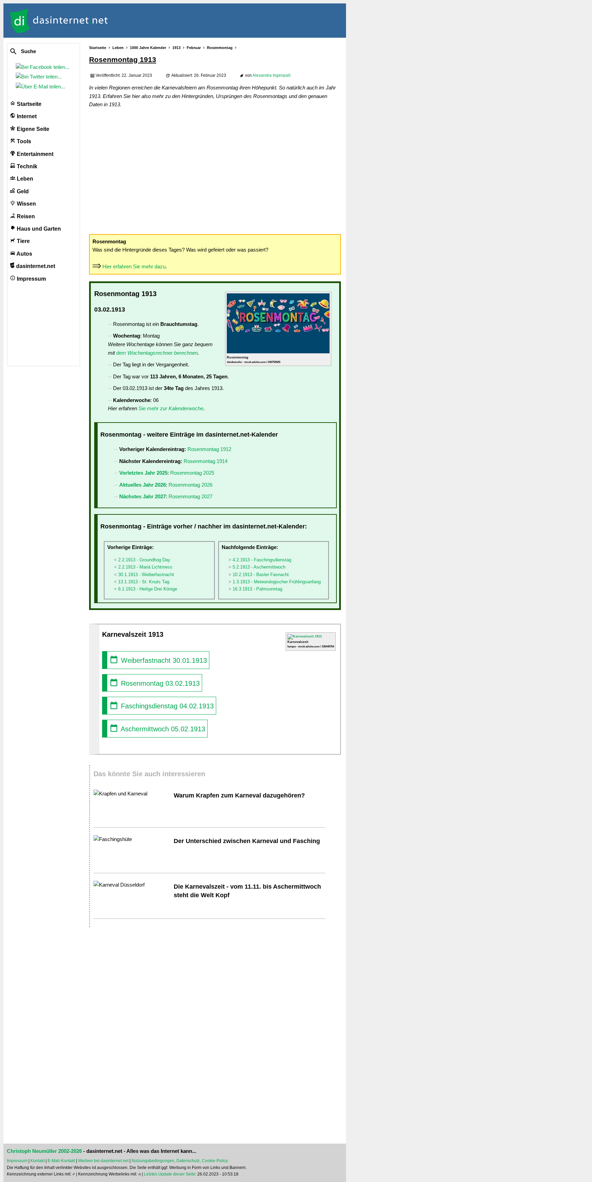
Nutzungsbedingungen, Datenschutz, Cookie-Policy (180, 1160)
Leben (24, 179)
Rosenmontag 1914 (205, 461)
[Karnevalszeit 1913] (304, 636)
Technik (26, 166)
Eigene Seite (32, 129)
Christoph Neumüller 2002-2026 (44, 1151)
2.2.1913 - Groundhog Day (144, 559)
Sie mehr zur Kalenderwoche (170, 408)
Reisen (25, 216)
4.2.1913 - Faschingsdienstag (262, 559)
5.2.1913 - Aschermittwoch (259, 567)
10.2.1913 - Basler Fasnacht (261, 574)
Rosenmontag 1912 (209, 449)
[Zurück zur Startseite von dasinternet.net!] (123, 20)
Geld (22, 191)
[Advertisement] (214, 171)
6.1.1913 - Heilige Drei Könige (147, 589)
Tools (23, 141)
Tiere (22, 241)
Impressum (30, 279)
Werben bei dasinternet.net (103, 1160)
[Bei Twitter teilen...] (40, 77)
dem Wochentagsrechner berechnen (157, 353)
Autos (23, 254)
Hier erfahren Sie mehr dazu (133, 266)
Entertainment (34, 154)
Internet (26, 116)
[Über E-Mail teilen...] (42, 86)
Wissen (25, 204)
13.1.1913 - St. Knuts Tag (143, 581)
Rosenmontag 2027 (190, 496)
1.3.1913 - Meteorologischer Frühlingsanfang (277, 581)
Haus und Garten (38, 229)
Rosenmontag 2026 (190, 485)
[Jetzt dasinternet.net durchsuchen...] (38, 52)
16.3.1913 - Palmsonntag (257, 589)
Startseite (28, 104)
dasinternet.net (35, 266)
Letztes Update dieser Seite (169, 1174)
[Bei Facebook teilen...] (44, 67)
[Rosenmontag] (278, 352)
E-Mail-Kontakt (61, 1160)
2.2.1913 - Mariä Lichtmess (145, 567)
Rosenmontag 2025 (192, 473)
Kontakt (37, 1160)
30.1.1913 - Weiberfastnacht (146, 574)
